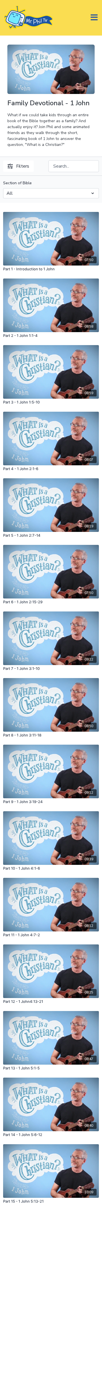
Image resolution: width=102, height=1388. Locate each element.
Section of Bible (17, 183)
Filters (22, 166)
